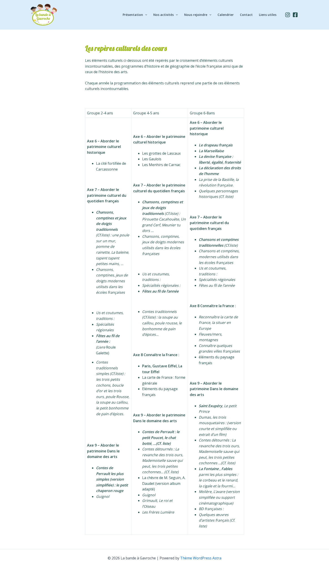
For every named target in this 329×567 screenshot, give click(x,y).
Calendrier (226, 15)
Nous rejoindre (195, 15)
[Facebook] (295, 14)
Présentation (133, 15)
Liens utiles (267, 15)
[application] (145, 14)
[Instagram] (287, 14)
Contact (246, 15)
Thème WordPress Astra (200, 558)
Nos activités (163, 15)
